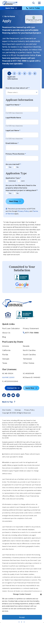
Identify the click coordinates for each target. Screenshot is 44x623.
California (6, 350)
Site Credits (6, 410)
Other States (28, 363)
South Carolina (29, 354)
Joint (23, 181)
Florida (5, 354)
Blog (4, 337)
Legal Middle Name (13, 117)
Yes (10, 167)
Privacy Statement (31, 328)
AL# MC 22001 (8, 377)
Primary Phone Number (16, 154)
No (18, 167)
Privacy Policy (23, 211)
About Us (6, 332)
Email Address (12, 143)
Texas (4, 363)
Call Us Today (34, 8)
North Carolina (29, 350)
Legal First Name (13, 105)
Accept (22, 617)
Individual (12, 181)
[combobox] (22, 92)
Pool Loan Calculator (11, 328)
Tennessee (27, 359)
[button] (41, 594)
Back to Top (7, 402)
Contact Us (12, 388)
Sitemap (18, 410)
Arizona (5, 346)
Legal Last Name (13, 130)
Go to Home (9, 16)
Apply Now (9, 8)
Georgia (5, 359)
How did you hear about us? (17, 88)
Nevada (26, 346)
